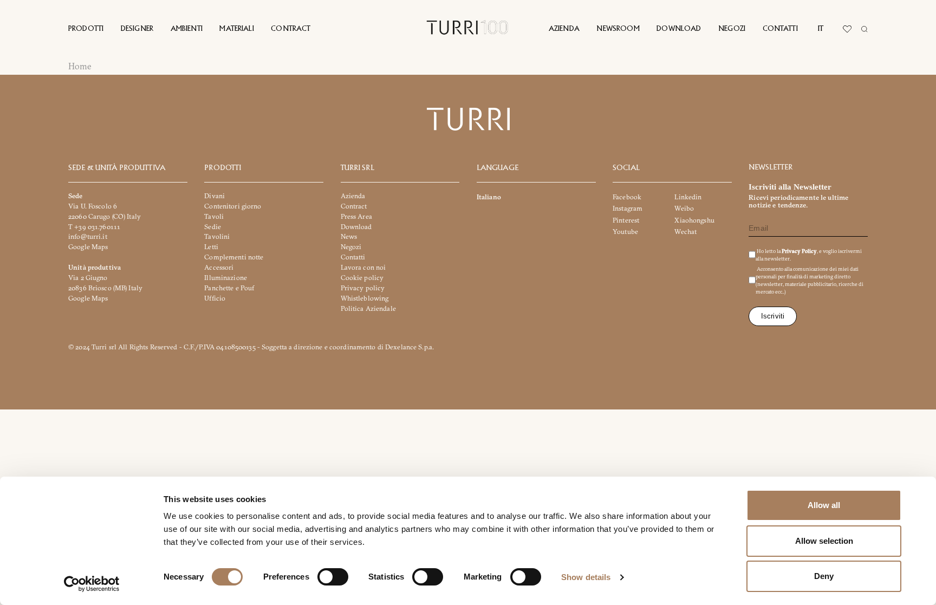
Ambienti (187, 29)
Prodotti (85, 29)
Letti (211, 247)
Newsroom (617, 29)
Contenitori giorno (232, 206)
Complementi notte (233, 257)
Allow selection (824, 540)
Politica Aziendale (368, 308)
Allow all (824, 505)
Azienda (564, 29)
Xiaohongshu (694, 220)
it (820, 28)
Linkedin (687, 197)
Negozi (731, 29)
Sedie (212, 227)
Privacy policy (363, 288)
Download (678, 29)
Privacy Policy (799, 251)
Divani (214, 196)
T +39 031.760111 (94, 227)
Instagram (627, 209)
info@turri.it (87, 237)
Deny (824, 576)
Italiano (489, 197)
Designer (137, 29)
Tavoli (214, 216)
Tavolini (217, 237)
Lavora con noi (363, 267)
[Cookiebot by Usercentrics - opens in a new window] (91, 584)
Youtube (625, 231)
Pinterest (626, 220)
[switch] (332, 577)
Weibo (684, 209)
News (349, 237)
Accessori (218, 267)
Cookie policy (362, 278)
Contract (290, 29)
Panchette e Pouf (229, 288)
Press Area (356, 216)
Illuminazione (225, 278)
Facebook (627, 197)
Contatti (780, 29)
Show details (585, 577)
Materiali (236, 29)
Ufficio (214, 298)
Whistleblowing (365, 298)
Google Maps (88, 247)
